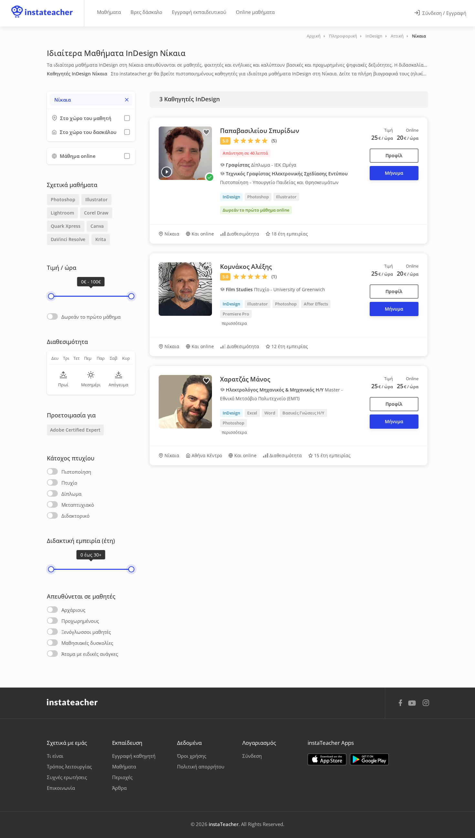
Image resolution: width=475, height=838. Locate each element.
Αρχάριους (73, 610)
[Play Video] (166, 172)
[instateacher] (42, 5)
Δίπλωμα (71, 494)
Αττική (397, 36)
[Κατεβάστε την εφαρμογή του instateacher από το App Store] (327, 759)
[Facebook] (400, 704)
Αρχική (314, 36)
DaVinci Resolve (68, 239)
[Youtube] (413, 705)
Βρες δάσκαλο (146, 12)
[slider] (51, 296)
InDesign (373, 36)
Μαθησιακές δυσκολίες (87, 643)
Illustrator (96, 199)
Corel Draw (96, 213)
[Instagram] (425, 703)
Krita (100, 239)
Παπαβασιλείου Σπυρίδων (259, 131)
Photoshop (63, 199)
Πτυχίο (69, 483)
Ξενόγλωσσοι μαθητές (86, 632)
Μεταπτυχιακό (77, 505)
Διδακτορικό (75, 516)
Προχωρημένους (80, 621)
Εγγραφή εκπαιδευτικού (199, 12)
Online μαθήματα (255, 12)
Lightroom (62, 213)
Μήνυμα (394, 173)
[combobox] (90, 100)
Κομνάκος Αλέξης (246, 266)
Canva (97, 226)
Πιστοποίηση (76, 472)
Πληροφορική (343, 36)
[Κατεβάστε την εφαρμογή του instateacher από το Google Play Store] (369, 759)
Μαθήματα (109, 12)
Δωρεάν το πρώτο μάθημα (91, 317)
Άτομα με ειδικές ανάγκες (89, 654)
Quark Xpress (65, 226)
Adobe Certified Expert (75, 430)
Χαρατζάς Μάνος (245, 379)
